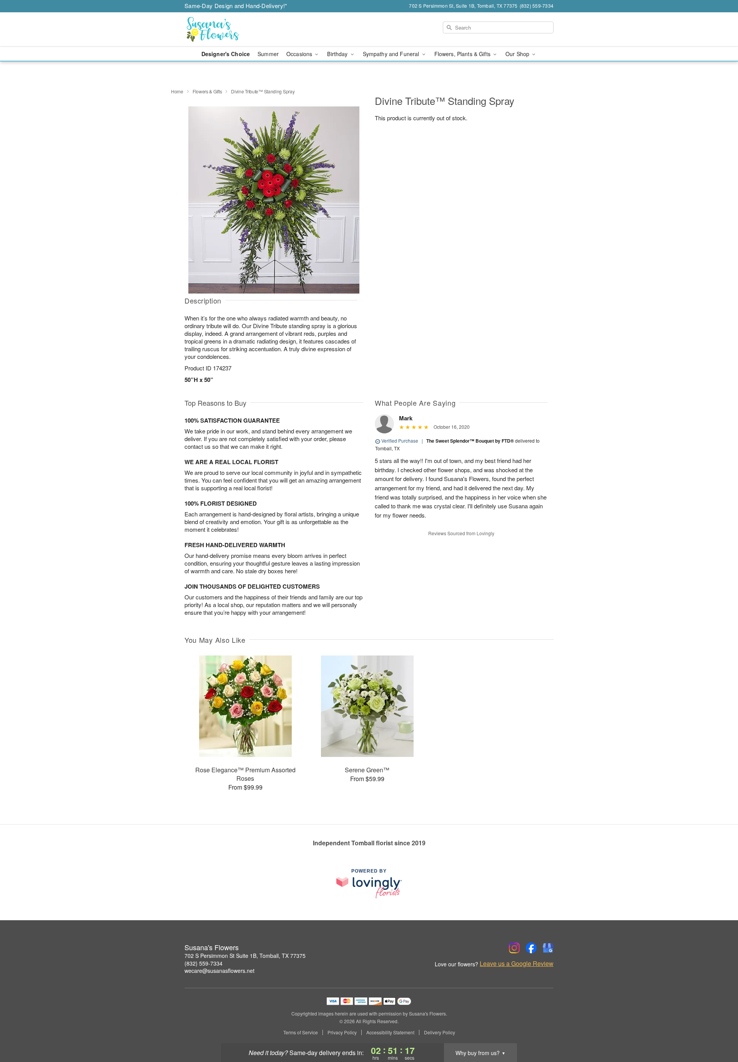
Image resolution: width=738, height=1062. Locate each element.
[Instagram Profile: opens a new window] (514, 948)
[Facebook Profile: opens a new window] (531, 948)
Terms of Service (300, 1032)
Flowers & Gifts (207, 91)
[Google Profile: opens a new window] (548, 948)
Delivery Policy (439, 1032)
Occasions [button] (300, 54)
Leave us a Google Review (517, 963)
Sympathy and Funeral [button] (392, 54)
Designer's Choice (225, 54)
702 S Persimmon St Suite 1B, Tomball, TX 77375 (245, 955)
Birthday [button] (338, 54)
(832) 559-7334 (203, 963)
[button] (717, 1029)
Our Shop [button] (518, 54)
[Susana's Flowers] (239, 29)
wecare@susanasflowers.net (219, 970)
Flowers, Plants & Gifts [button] (463, 54)
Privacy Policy (342, 1032)
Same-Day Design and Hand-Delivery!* (236, 6)
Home (177, 91)
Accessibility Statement (390, 1032)
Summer (268, 54)
